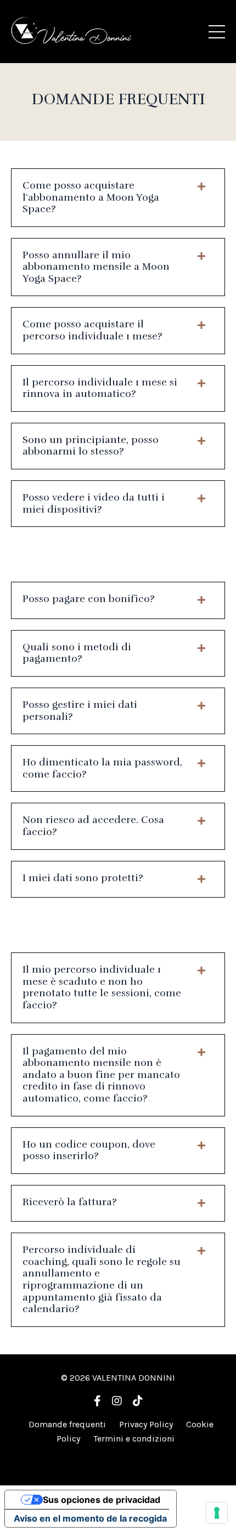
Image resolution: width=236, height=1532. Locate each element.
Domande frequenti (67, 1424)
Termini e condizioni (134, 1438)
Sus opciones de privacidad (101, 1499)
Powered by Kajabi (118, 1457)
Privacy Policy (146, 1424)
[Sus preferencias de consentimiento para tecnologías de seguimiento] (216, 1512)
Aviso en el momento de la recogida (90, 1518)
